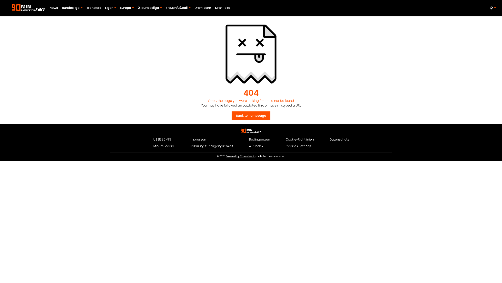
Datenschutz (339, 139)
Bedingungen (259, 139)
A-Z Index (256, 146)
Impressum (198, 139)
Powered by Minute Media (241, 156)
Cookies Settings (298, 146)
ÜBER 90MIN (162, 139)
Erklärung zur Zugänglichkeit (211, 146)
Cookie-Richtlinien (300, 139)
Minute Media (163, 146)
